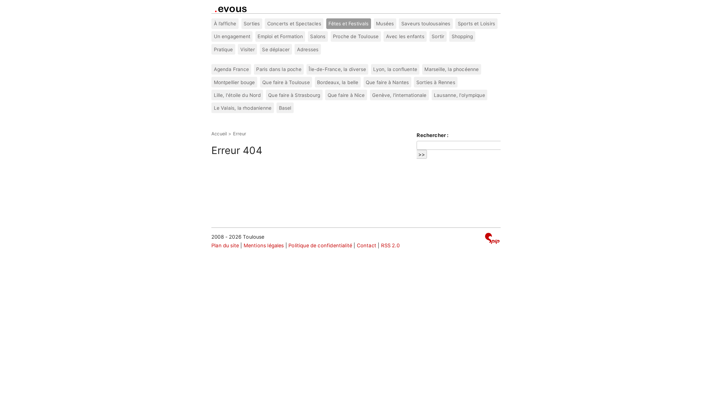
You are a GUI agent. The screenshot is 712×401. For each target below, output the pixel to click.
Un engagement (232, 36)
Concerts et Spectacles (294, 23)
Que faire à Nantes (387, 82)
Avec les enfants (405, 36)
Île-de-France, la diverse (337, 69)
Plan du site (225, 245)
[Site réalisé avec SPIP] (492, 239)
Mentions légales (264, 245)
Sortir (438, 36)
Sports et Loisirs (476, 23)
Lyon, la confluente (395, 69)
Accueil (219, 133)
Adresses (307, 49)
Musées (385, 23)
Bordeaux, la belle (337, 82)
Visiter (247, 49)
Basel (285, 108)
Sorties (252, 23)
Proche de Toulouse (356, 36)
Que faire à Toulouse (286, 82)
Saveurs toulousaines (426, 23)
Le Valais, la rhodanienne (243, 108)
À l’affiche (225, 23)
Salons (317, 36)
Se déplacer (276, 49)
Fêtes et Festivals (348, 23)
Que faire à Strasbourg (294, 95)
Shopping (462, 36)
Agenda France (231, 69)
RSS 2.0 (390, 245)
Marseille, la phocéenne (451, 69)
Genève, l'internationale (399, 95)
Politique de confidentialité (320, 245)
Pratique (223, 49)
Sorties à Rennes (435, 82)
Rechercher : (432, 135)
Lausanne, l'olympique (459, 95)
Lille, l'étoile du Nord (237, 95)
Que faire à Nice (346, 95)
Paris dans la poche (278, 69)
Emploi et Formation (280, 36)
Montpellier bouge (234, 82)
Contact (366, 245)
